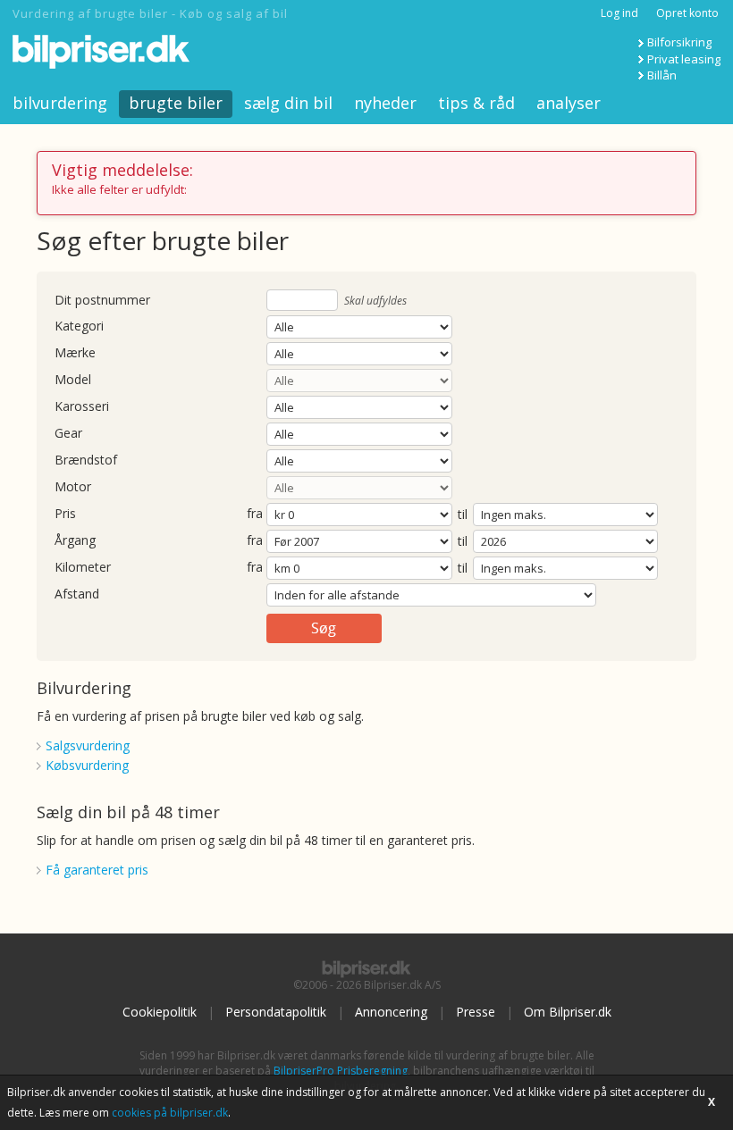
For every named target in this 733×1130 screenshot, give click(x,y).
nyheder (385, 102)
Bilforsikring (679, 42)
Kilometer (83, 567)
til (463, 514)
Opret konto (687, 13)
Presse (475, 1011)
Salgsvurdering (88, 745)
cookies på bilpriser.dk (170, 1112)
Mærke (75, 353)
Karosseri (82, 406)
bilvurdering (60, 102)
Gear (68, 433)
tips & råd (476, 102)
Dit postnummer (102, 300)
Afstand (77, 594)
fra (255, 514)
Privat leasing (683, 59)
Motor (73, 487)
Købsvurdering (87, 765)
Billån (662, 75)
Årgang (75, 540)
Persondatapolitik (275, 1011)
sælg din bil (288, 102)
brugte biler (176, 102)
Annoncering (391, 1011)
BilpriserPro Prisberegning (341, 1070)
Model (73, 380)
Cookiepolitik (159, 1011)
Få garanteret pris (97, 869)
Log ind (619, 13)
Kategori (79, 326)
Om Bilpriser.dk (567, 1011)
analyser (568, 102)
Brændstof (86, 460)
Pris (65, 514)
